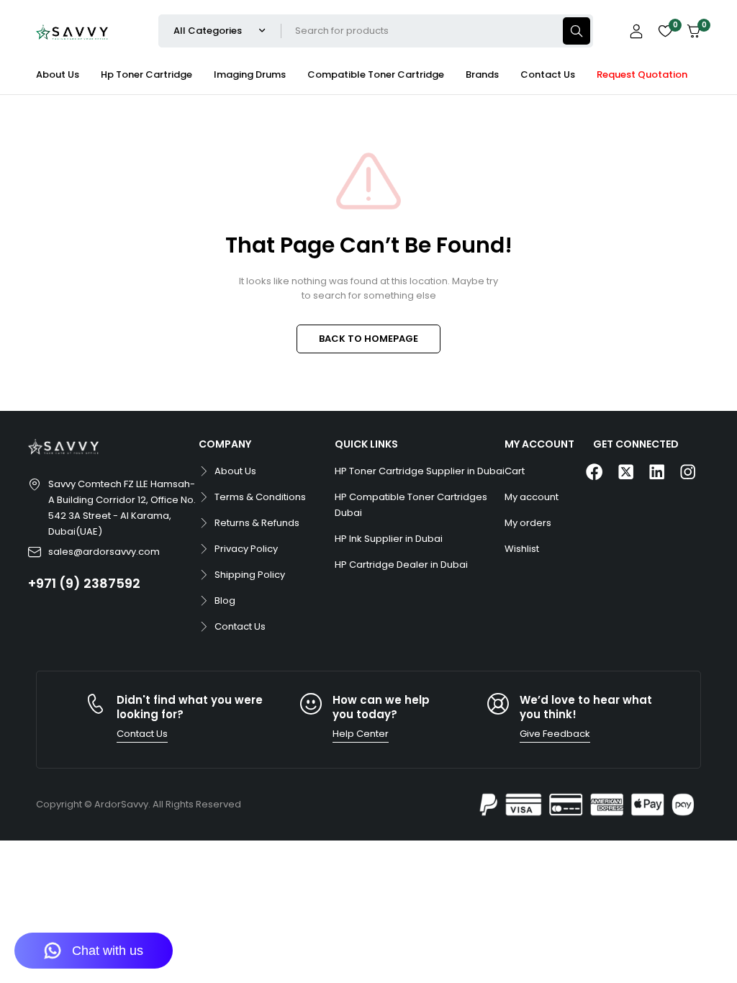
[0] (694, 31)
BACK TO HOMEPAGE (368, 338)
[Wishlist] (665, 31)
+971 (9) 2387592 (84, 583)
